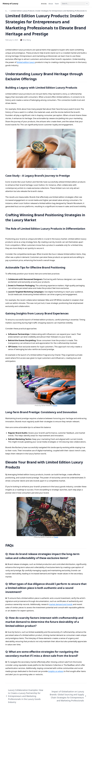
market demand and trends (60, 604)
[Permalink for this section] (39, 79)
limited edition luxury (26, 62)
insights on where (55, 671)
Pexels (55, 169)
